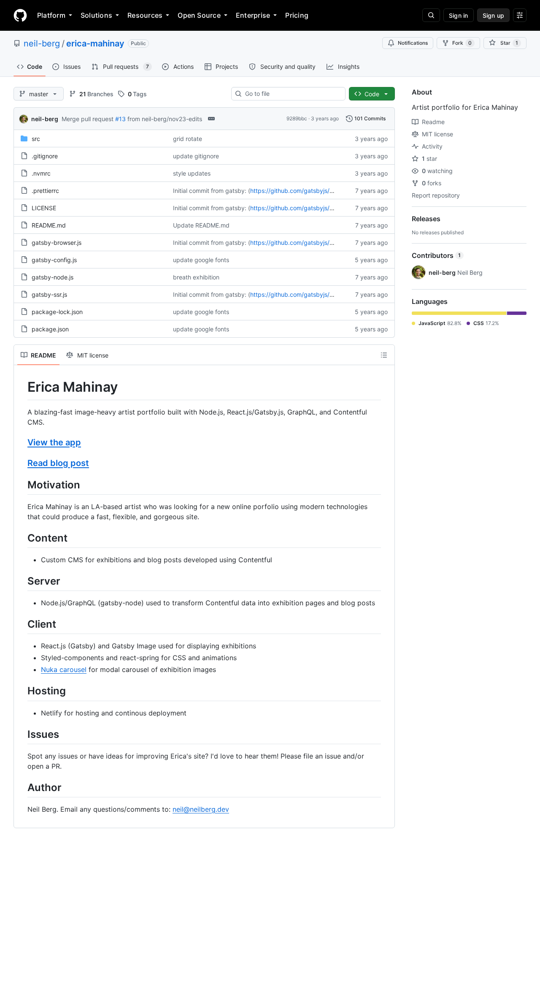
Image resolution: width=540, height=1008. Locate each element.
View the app (54, 442)
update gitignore (196, 156)
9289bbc (296, 118)
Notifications (413, 43)
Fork (462, 43)
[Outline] (384, 355)
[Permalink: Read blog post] (21, 463)
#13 (120, 118)
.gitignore (45, 156)
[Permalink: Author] (21, 787)
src (36, 138)
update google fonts (201, 259)
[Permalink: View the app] (21, 442)
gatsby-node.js (52, 277)
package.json (50, 329)
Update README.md (201, 225)
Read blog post (58, 463)
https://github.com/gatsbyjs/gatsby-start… (309, 190)
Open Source (199, 15)
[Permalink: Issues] (21, 734)
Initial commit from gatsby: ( (211, 190)
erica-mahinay (95, 43)
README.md (49, 225)
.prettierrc (45, 190)
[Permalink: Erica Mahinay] (21, 387)
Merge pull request (87, 118)
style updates (192, 173)
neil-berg (42, 43)
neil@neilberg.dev (201, 809)
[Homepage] (20, 15)
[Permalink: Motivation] (21, 484)
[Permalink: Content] (21, 538)
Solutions (96, 15)
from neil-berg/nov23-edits (164, 118)
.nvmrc (41, 173)
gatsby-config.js (54, 259)
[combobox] (291, 93)
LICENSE (44, 207)
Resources (144, 15)
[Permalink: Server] (21, 581)
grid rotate (187, 138)
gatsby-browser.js (56, 242)
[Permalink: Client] (21, 624)
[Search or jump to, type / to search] (431, 15)
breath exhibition (196, 277)
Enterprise (253, 15)
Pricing (296, 15)
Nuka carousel (63, 669)
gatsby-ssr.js (49, 294)
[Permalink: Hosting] (21, 691)
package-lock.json (57, 311)
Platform (51, 15)
